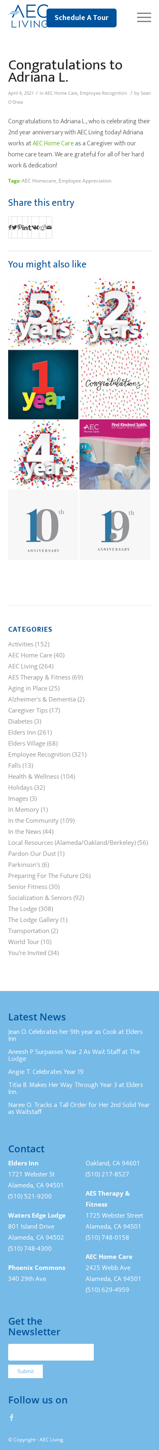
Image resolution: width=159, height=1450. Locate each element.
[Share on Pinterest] (20, 227)
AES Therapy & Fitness (39, 677)
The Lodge (22, 908)
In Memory (23, 809)
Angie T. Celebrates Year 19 (46, 1072)
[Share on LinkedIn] (25, 227)
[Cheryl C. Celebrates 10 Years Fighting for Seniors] (43, 525)
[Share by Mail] (49, 227)
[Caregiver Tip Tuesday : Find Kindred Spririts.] (115, 454)
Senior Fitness (27, 886)
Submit (25, 1371)
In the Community (33, 820)
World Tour (23, 942)
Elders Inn (22, 732)
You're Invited (27, 953)
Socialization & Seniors (40, 897)
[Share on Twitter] (14, 227)
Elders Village (26, 743)
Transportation (28, 931)
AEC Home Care (61, 93)
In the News (24, 831)
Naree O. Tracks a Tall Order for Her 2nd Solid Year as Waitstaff (79, 1108)
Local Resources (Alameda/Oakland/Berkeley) (72, 842)
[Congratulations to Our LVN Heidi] (115, 384)
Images (18, 798)
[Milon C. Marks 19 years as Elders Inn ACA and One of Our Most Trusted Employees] (115, 525)
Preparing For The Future (43, 875)
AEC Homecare (39, 180)
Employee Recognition (103, 93)
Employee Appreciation (85, 180)
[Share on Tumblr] (29, 227)
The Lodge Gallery (33, 919)
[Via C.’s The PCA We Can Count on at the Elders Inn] (43, 384)
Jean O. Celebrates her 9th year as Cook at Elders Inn (75, 1035)
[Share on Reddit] (42, 227)
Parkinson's (24, 864)
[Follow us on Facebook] (11, 1417)
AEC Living (23, 666)
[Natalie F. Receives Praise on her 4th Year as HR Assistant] (43, 454)
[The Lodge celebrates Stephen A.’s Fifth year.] (43, 313)
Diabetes (20, 721)
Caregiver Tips (28, 710)
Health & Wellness (33, 776)
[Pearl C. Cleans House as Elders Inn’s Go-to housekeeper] (115, 313)
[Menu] (140, 16)
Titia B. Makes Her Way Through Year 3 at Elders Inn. (75, 1088)
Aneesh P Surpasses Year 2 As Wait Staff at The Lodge (74, 1055)
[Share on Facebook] (10, 227)
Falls (14, 765)
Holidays (20, 787)
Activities (20, 644)
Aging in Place (27, 688)
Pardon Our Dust (32, 853)
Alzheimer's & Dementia (42, 699)
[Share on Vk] (35, 227)
